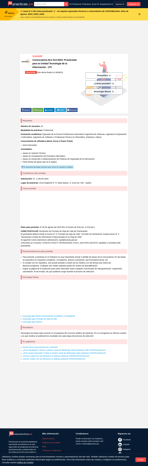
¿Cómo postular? (103, 83)
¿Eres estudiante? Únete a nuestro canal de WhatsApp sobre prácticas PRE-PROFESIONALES (64, 350)
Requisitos (102, 75)
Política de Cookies (25, 462)
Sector (94, 4)
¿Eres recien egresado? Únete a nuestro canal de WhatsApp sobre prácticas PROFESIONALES (64, 353)
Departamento (105, 4)
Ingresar (119, 4)
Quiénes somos (48, 439)
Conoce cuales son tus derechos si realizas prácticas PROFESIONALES (54, 359)
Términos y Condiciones (51, 450)
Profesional (86, 4)
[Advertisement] (74, 36)
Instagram (126, 449)
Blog (44, 446)
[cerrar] (139, 14)
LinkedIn (125, 444)
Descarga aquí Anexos (32, 322)
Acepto (140, 460)
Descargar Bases (103, 91)
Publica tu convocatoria (51, 443)
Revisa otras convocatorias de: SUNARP (40, 347)
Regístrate (133, 4)
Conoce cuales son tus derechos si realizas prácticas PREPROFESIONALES (56, 356)
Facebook (126, 439)
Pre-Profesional (75, 4)
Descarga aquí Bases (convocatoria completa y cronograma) (49, 316)
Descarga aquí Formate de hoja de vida (40, 319)
